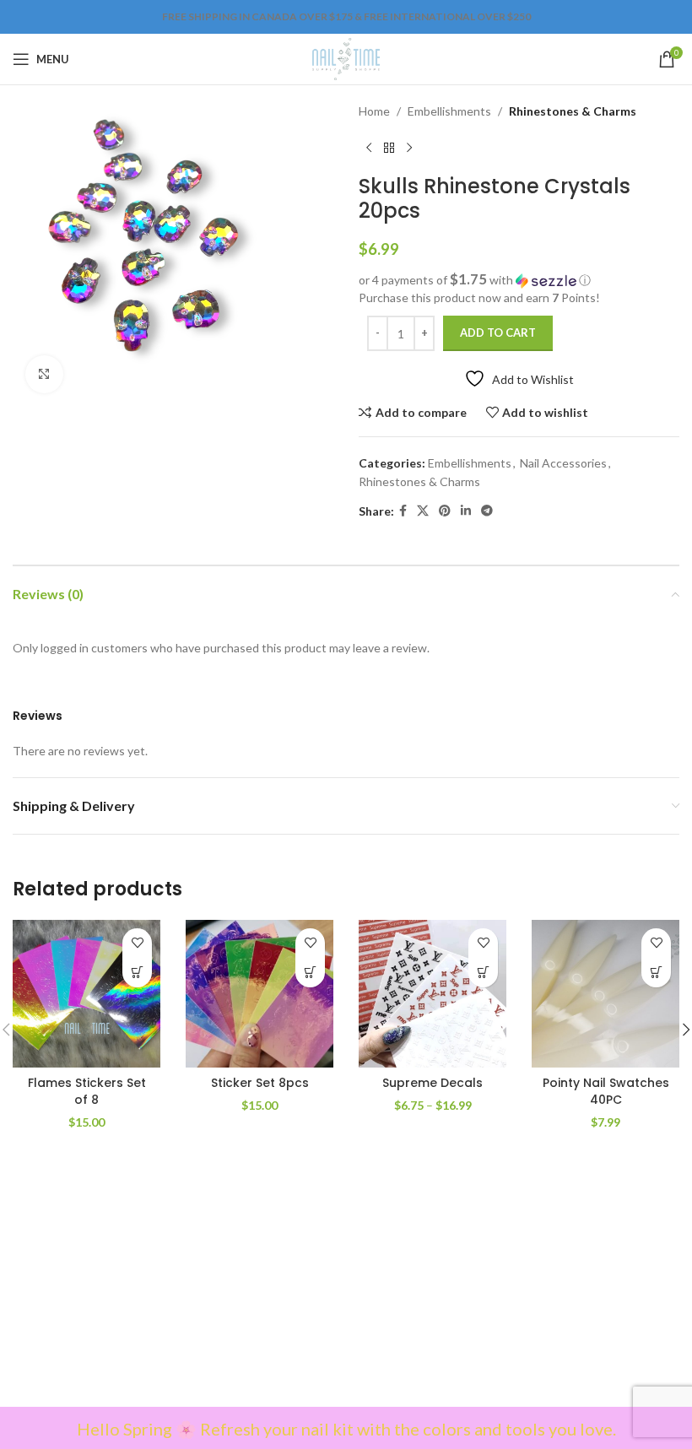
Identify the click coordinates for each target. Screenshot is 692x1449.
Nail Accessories (563, 463)
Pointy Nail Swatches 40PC (606, 1091)
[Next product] (409, 148)
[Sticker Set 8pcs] (259, 994)
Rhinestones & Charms (572, 111)
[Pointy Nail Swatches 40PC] (605, 994)
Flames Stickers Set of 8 (87, 1091)
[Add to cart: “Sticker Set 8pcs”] (310, 972)
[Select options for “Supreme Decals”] (483, 972)
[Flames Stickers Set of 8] (86, 994)
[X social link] (423, 511)
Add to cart (498, 332)
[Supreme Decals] (432, 994)
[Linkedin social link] (466, 511)
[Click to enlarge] (44, 374)
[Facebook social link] (403, 511)
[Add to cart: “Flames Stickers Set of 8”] (137, 972)
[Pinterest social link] (445, 511)
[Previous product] (369, 148)
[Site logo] (345, 58)
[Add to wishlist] (137, 943)
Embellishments (449, 111)
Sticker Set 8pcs (260, 1082)
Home (374, 111)
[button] (519, 280)
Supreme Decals (432, 1082)
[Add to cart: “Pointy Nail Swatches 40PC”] (656, 972)
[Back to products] (389, 148)
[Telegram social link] (487, 511)
